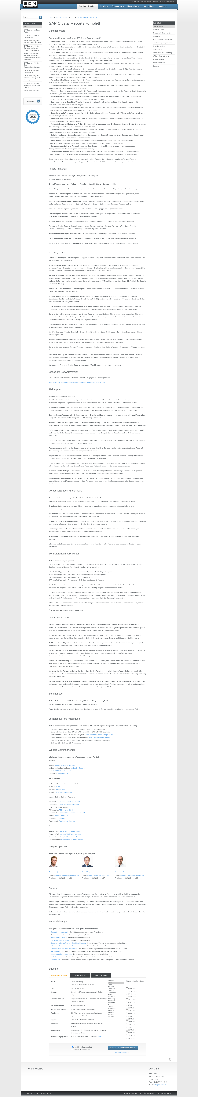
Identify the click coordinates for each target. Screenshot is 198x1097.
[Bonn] (116, 985)
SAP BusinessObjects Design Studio (31, 71)
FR (145, 1)
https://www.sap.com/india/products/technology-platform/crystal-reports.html (77, 382)
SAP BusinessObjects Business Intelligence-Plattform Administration (32, 48)
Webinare (32, 101)
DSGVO (157, 1093)
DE (138, 1)
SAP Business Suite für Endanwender (31, 36)
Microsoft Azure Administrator (72, 840)
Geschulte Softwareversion (162, 33)
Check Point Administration (69, 805)
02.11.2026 (132, 994)
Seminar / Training (87, 6)
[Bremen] (116, 987)
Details (100, 1037)
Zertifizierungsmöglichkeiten (162, 43)
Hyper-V (59, 787)
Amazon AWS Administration (70, 834)
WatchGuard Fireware (67, 821)
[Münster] (116, 1012)
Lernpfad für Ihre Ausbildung (162, 52)
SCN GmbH (30, 5)
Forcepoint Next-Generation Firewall (71, 813)
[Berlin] (116, 983)
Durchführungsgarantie (59, 932)
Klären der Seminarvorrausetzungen (64, 946)
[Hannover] (116, 1001)
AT (132, 1)
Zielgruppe (156, 36)
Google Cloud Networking (69, 837)
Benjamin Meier (121, 872)
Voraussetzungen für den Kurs (163, 39)
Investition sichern (159, 46)
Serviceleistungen (159, 62)
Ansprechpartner (158, 59)
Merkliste (162, 6)
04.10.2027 (132, 1036)
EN (142, 1)
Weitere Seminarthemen (161, 56)
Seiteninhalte (157, 23)
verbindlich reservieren (81, 1050)
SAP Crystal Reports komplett (87, 17)
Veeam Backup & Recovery (65, 765)
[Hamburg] (116, 999)
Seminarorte (117, 6)
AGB (168, 1093)
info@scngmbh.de (160, 1085)
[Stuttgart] (116, 1016)
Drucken (162, 1)
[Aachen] (116, 981)
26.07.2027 (132, 1027)
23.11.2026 (132, 997)
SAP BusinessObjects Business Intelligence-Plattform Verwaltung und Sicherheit (32, 56)
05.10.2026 (132, 992)
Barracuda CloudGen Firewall (69, 802)
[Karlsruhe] (116, 1003)
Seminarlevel (157, 49)
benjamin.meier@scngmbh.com (132, 875)
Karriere (141, 1093)
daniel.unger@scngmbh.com (98, 875)
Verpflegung (55, 951)
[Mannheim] (116, 1008)
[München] (116, 1010)
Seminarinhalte (158, 26)
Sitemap (163, 1093)
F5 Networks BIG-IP (66, 810)
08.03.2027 (132, 1008)
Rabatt (53, 957)
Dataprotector (63, 774)
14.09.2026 (132, 989)
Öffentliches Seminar (59, 975)
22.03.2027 (132, 1011)
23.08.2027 (132, 1030)
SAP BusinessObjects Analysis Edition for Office (32, 41)
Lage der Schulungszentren (61, 954)
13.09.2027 (132, 1033)
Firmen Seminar (80, 975)
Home (51, 17)
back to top (170, 1059)
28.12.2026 (132, 1000)
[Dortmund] (116, 989)
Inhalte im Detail (158, 29)
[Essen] (116, 995)
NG (151, 1)
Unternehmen (133, 6)
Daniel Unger (87, 872)
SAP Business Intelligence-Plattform (33, 31)
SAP (25, 26)
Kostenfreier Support (58, 938)
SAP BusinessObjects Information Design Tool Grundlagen (32, 78)
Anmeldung (149, 6)
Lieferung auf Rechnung (60, 940)
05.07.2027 (132, 1025)
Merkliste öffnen (121, 1052)
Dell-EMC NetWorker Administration (66, 771)
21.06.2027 (132, 1022)
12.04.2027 (132, 1014)
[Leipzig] (116, 1006)
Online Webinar (101, 975)
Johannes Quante (56, 872)
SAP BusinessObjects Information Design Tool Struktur (32, 85)
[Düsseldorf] (116, 993)
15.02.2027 (132, 1005)
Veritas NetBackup (78, 768)
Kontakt (155, 1)
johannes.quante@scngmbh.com (66, 875)
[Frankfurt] (116, 997)
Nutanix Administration (63, 792)
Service (103, 6)
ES (148, 1)
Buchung (156, 66)
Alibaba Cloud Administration (71, 831)
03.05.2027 (132, 1016)
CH (135, 1)
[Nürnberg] (116, 1014)
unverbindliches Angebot (82, 1047)
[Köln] (116, 1004)
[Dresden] (116, 991)
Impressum (170, 1)
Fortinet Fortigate (61, 816)
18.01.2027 (132, 1003)
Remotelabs (55, 960)
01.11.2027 (132, 1038)
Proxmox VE (60, 789)
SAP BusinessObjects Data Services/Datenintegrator (32, 65)
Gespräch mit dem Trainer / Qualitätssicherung (68, 943)
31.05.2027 (132, 1019)
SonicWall (61, 818)
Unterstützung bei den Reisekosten (64, 949)
